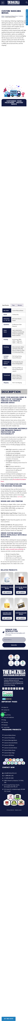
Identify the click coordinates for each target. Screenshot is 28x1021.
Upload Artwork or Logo (7, 259)
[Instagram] (6, 695)
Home (3, 16)
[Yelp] (20, 695)
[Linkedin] (17, 695)
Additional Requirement (7, 274)
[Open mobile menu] (3, 3)
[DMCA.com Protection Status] (7, 705)
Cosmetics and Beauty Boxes (11, 16)
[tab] (6, 305)
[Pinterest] (9, 695)
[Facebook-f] (3, 695)
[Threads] (22, 695)
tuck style (20, 496)
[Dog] (11, 695)
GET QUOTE (7, 592)
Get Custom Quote (14, 296)
